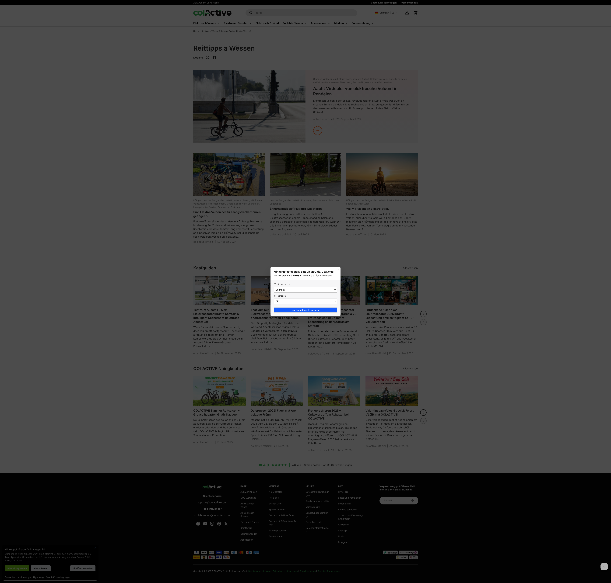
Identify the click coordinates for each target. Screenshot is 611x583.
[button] (305, 290)
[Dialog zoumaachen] (338, 269)
